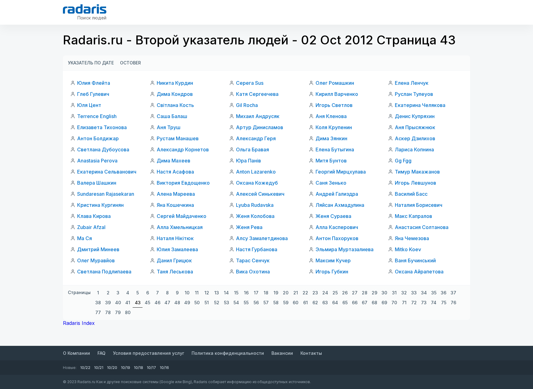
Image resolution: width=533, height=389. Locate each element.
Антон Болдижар (98, 138)
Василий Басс (411, 194)
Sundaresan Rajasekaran (105, 194)
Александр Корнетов (183, 149)
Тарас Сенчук (253, 260)
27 (354, 292)
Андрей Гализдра (337, 194)
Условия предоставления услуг (148, 353)
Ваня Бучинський (415, 260)
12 (207, 292)
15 (236, 292)
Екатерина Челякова (420, 105)
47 (167, 302)
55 (246, 302)
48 (177, 302)
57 (266, 302)
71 (404, 302)
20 (285, 292)
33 (414, 292)
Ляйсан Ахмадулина (340, 205)
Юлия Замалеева (177, 249)
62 (315, 302)
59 (285, 302)
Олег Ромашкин (335, 83)
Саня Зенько (331, 183)
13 (216, 292)
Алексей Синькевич (260, 194)
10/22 (85, 367)
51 (207, 302)
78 (108, 312)
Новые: (69, 367)
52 (216, 302)
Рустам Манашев (178, 138)
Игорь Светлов (334, 105)
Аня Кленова (331, 116)
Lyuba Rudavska (255, 205)
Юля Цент (89, 105)
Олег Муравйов (96, 260)
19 (276, 292)
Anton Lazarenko (256, 172)
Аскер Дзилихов (415, 138)
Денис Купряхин (415, 116)
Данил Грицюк (174, 260)
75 (443, 302)
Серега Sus (249, 83)
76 (453, 302)
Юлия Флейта (93, 83)
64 (335, 302)
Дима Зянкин (331, 138)
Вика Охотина (253, 271)
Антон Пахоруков (337, 238)
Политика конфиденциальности (228, 353)
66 (354, 302)
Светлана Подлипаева (104, 271)
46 (157, 302)
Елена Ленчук (411, 83)
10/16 (164, 367)
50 (197, 302)
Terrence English (97, 116)
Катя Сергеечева (257, 94)
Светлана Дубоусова (103, 149)
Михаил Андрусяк (257, 116)
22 (305, 292)
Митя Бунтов (331, 161)
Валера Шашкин (96, 183)
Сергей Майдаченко (181, 216)
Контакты (311, 353)
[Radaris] (84, 9)
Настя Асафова (175, 172)
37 (453, 292)
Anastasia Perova (97, 161)
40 (118, 302)
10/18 (138, 367)
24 (325, 292)
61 (305, 302)
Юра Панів (248, 161)
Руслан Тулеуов (414, 94)
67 (364, 302)
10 (187, 292)
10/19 (125, 367)
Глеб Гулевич (93, 94)
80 (127, 312)
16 (246, 292)
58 (276, 302)
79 (118, 312)
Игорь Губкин (332, 271)
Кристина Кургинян (100, 205)
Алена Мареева (176, 194)
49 (187, 302)
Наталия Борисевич (418, 205)
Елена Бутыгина (335, 149)
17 (256, 292)
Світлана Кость (175, 105)
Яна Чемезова (412, 238)
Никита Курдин (175, 83)
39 (108, 302)
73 (424, 302)
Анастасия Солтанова (421, 227)
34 (424, 292)
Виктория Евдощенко (183, 183)
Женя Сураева (333, 216)
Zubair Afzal (91, 227)
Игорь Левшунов (415, 183)
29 (374, 292)
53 (226, 302)
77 (98, 312)
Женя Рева (249, 227)
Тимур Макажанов (417, 172)
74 (433, 302)
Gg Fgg (403, 161)
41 (127, 302)
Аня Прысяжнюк (415, 127)
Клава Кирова (94, 216)
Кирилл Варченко (337, 94)
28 (364, 292)
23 (315, 292)
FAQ (101, 353)
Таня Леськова (175, 271)
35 (433, 292)
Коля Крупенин (334, 127)
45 (147, 302)
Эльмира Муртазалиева (345, 249)
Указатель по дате (91, 62)
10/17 (151, 367)
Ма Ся (84, 238)
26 (345, 292)
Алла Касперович (337, 227)
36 (443, 292)
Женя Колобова (255, 216)
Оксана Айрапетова (419, 271)
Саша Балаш (172, 116)
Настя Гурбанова (256, 249)
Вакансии (282, 353)
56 (256, 302)
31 (394, 292)
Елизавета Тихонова (102, 127)
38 (98, 302)
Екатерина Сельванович (106, 172)
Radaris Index (79, 323)
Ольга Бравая (252, 149)
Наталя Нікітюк (175, 238)
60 (295, 302)
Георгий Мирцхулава (341, 172)
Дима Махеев (173, 161)
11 (197, 292)
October (130, 62)
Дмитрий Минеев (98, 249)
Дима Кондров (175, 94)
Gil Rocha (247, 105)
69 (384, 302)
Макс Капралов (413, 216)
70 (394, 302)
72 (414, 302)
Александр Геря (256, 138)
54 (236, 302)
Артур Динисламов (259, 127)
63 (325, 302)
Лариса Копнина (414, 149)
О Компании (76, 353)
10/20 (112, 367)
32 (404, 292)
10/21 (98, 367)
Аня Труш (168, 127)
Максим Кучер (333, 260)
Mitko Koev (408, 249)
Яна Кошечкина (175, 205)
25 (335, 292)
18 (266, 292)
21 (295, 292)
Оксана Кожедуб (257, 183)
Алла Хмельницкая (180, 227)
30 (384, 292)
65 (345, 302)
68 (374, 302)
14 (226, 292)
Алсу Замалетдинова (262, 238)
